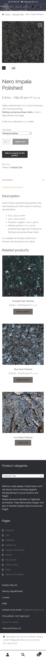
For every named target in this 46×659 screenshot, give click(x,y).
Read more (23, 442)
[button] (40, 25)
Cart (7, 535)
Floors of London (10, 622)
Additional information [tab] (12, 187)
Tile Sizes (6, 130)
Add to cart (20, 141)
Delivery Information (15, 550)
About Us (9, 530)
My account (11, 560)
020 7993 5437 (15, 2)
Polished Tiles (18, 14)
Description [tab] (7, 180)
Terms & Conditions (14, 574)
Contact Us (10, 545)
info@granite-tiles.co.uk (31, 2)
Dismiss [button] (6, 646)
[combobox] (23, 476)
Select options (23, 311)
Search (23, 654)
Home (7, 14)
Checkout (9, 540)
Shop (7, 569)
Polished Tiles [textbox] (22, 476)
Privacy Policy (12, 565)
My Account (7, 654)
